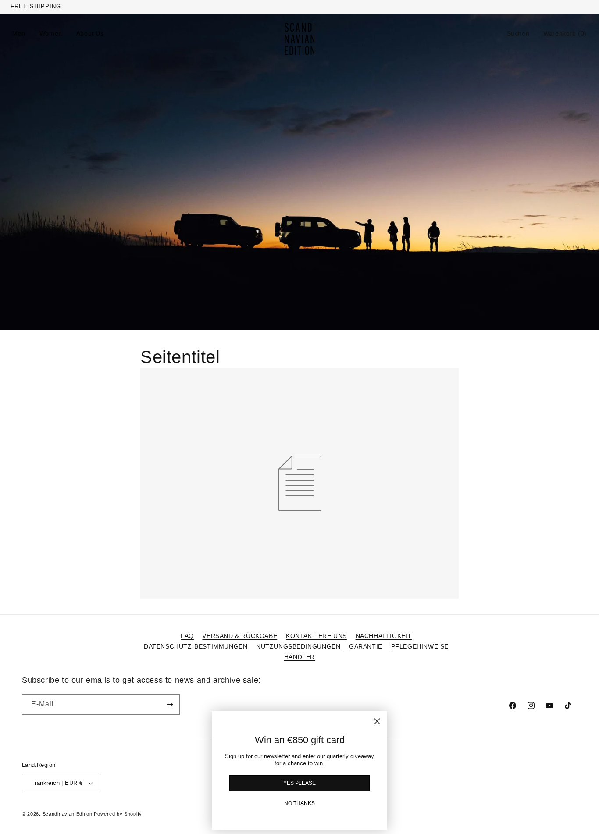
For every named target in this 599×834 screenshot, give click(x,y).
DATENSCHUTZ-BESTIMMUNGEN (195, 646)
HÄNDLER (299, 656)
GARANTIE (365, 646)
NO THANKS (299, 803)
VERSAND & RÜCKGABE (239, 635)
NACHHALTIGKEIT (384, 635)
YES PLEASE (299, 783)
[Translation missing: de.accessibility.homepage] (300, 39)
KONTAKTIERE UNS (316, 635)
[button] (518, 33)
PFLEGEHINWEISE (420, 646)
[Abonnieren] (169, 704)
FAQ (187, 635)
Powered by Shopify (118, 813)
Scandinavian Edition (68, 813)
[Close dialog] (377, 721)
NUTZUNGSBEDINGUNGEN (298, 646)
